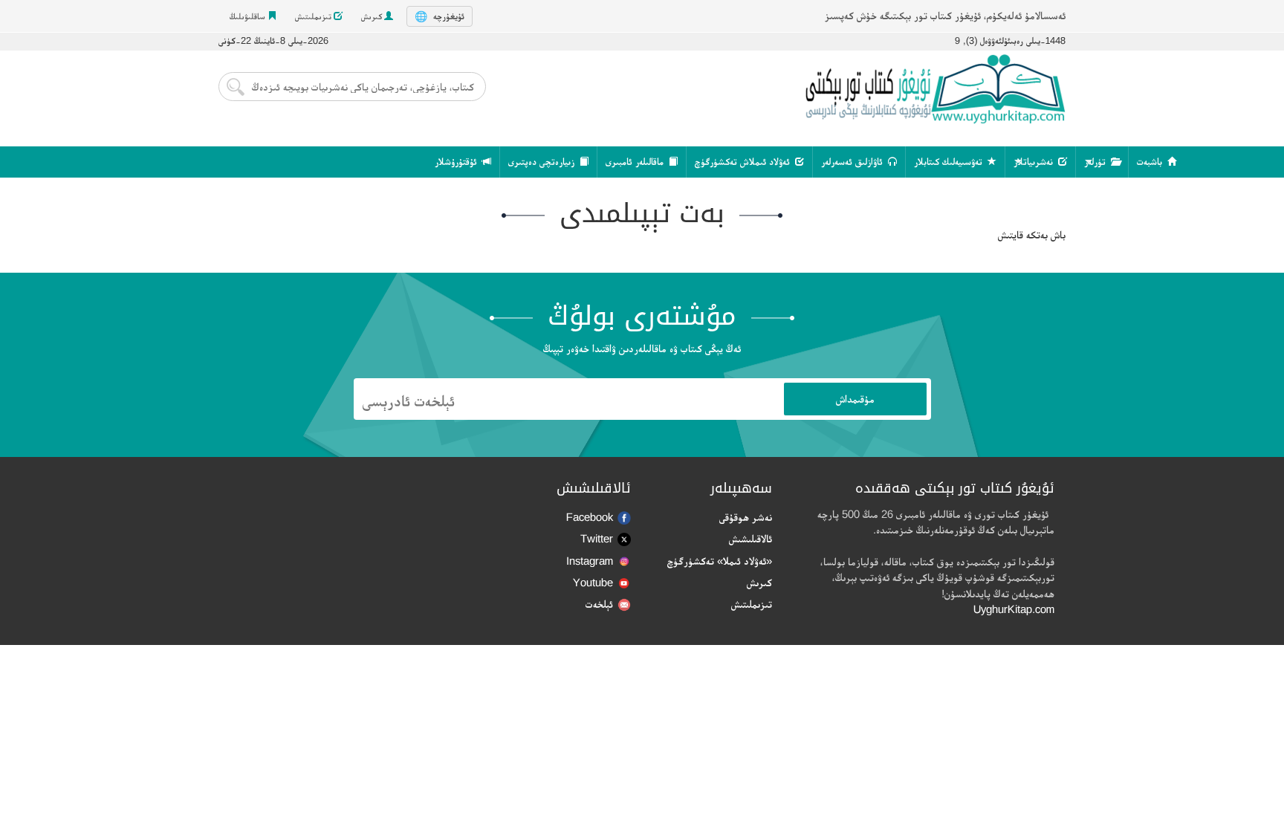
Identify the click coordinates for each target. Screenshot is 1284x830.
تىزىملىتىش (314, 16)
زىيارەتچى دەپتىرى (542, 161)
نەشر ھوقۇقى (745, 516)
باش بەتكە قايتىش (1032, 234)
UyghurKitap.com (1013, 609)
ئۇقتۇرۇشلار (457, 161)
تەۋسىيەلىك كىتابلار (949, 161)
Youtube (593, 582)
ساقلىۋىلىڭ (249, 16)
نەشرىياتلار (1035, 161)
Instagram (589, 560)
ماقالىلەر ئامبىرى (636, 161)
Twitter (596, 538)
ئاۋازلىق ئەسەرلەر (853, 161)
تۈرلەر (1096, 161)
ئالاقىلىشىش (750, 538)
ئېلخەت (599, 603)
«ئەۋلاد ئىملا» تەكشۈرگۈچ (719, 560)
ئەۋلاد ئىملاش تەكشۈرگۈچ (744, 161)
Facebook (589, 516)
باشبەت (1151, 161)
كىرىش (372, 16)
